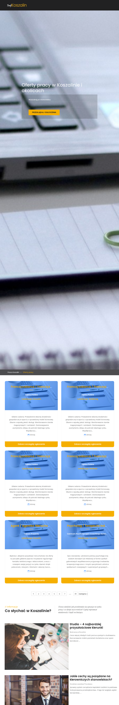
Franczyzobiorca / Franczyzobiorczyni (38, 387)
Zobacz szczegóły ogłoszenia (31, 444)
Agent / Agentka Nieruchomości (33, 526)
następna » (83, 594)
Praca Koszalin (13, 372)
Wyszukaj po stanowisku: (40, 100)
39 (75, 594)
